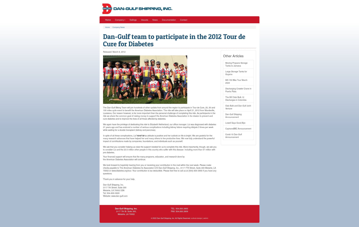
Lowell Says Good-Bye (235, 122)
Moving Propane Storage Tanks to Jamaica (236, 64)
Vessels (144, 19)
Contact (183, 19)
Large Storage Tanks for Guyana (236, 73)
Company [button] (119, 19)
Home (108, 19)
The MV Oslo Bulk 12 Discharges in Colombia (235, 98)
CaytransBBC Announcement (238, 128)
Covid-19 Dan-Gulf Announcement (233, 135)
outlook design (196, 218)
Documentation (169, 19)
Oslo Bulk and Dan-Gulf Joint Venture (238, 107)
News (155, 19)
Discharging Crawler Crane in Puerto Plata (238, 90)
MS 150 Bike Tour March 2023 (236, 81)
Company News (118, 27)
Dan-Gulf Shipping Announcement (233, 115)
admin (205, 218)
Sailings (133, 19)
